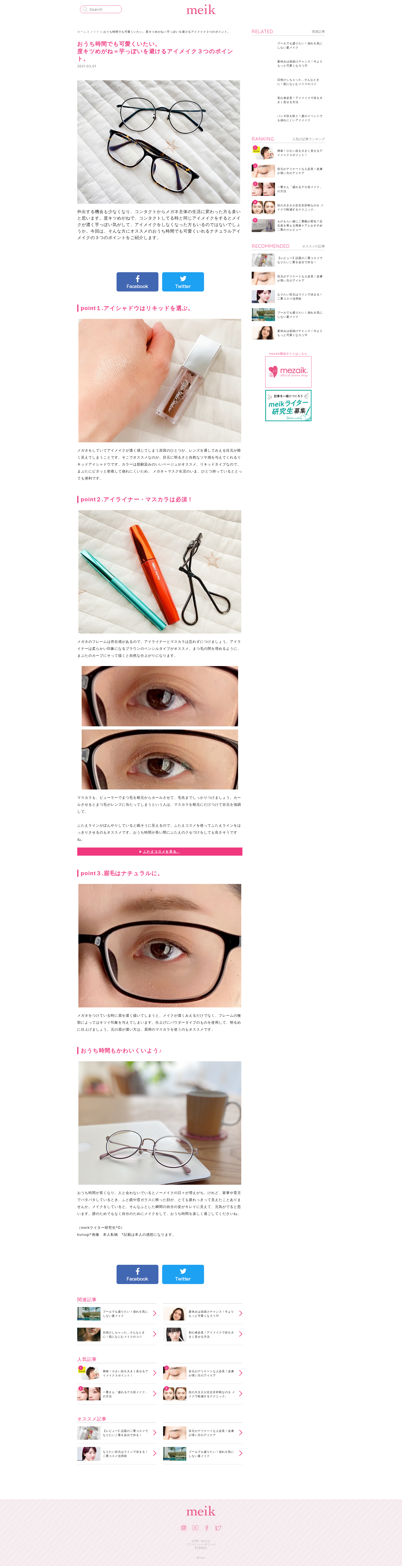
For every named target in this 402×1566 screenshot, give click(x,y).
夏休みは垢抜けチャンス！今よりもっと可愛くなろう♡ (211, 1313)
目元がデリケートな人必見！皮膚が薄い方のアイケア (211, 1373)
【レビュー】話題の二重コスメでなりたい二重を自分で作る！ (125, 1433)
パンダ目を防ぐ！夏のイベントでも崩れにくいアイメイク (300, 118)
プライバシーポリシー (201, 1544)
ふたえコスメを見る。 (161, 851)
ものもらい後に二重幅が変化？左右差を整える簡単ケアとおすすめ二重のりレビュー (300, 225)
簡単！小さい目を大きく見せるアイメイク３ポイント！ (125, 1373)
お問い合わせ (201, 1541)
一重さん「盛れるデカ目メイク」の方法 (125, 1394)
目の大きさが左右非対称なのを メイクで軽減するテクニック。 (212, 1394)
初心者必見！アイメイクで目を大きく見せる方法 (211, 1334)
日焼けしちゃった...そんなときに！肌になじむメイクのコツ (124, 1334)
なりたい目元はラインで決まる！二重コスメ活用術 (125, 1454)
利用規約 (201, 1548)
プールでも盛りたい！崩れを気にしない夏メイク (125, 1313)
